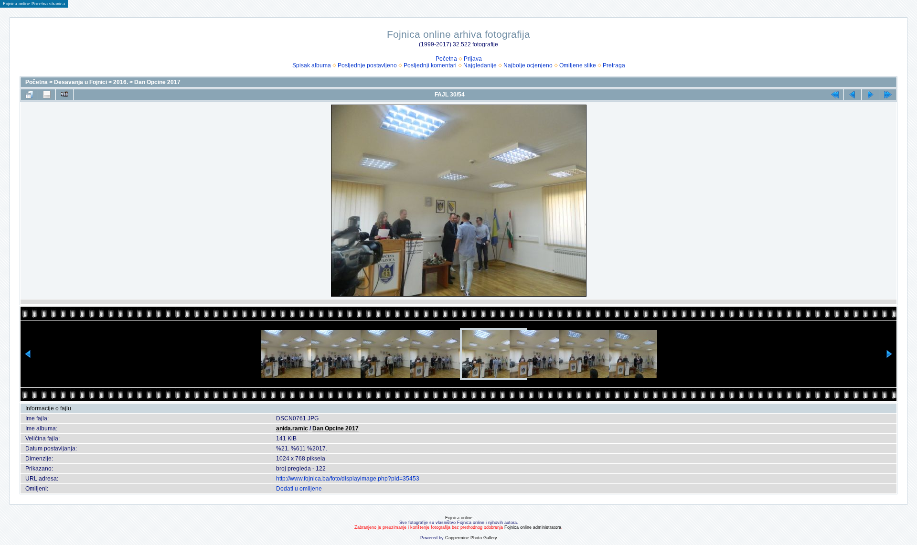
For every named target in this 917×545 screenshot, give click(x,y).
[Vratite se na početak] (834, 94)
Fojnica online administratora (532, 527)
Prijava (473, 58)
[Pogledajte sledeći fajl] (870, 94)
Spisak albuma (311, 65)
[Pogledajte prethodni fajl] (852, 94)
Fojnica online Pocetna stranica (34, 3)
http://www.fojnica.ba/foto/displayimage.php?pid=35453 (347, 478)
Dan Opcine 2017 (157, 82)
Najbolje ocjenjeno (528, 65)
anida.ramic (292, 428)
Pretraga (614, 65)
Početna (446, 58)
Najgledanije (480, 65)
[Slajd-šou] (64, 94)
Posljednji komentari (430, 65)
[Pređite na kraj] (887, 94)
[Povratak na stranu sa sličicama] (29, 94)
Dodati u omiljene (299, 488)
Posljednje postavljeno (367, 65)
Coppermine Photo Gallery (471, 537)
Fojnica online (458, 517)
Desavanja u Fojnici (80, 82)
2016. (120, 82)
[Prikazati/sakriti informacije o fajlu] (46, 94)
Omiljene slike (577, 65)
